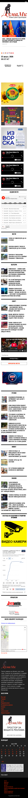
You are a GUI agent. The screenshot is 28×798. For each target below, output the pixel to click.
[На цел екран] (25, 350)
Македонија (12, 36)
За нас (5, 780)
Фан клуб (3, 697)
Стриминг (3, 699)
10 (1, 752)
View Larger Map (4, 653)
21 (16, 754)
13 (12, 752)
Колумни (3, 707)
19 (9, 754)
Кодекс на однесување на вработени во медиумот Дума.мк (14, 788)
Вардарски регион (5, 703)
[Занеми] (22, 350)
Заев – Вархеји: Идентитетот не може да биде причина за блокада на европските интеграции (13, 40)
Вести (4, 36)
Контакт (6, 785)
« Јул (2, 761)
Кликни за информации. (8, 623)
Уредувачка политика (8, 786)
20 (12, 754)
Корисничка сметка (14, 363)
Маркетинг (6, 782)
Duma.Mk (2, 229)
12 (9, 752)
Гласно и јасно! (4, 711)
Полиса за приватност (8, 791)
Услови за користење (8, 792)
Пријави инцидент (5, 713)
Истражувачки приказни (7, 705)
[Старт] (3, 350)
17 (1, 754)
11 (5, 752)
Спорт (2, 709)
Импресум (6, 783)
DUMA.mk (6, 229)
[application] (14, 345)
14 (16, 752)
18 (5, 754)
